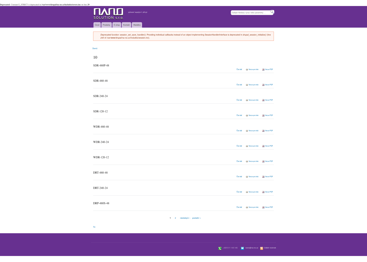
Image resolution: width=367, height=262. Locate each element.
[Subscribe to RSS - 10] (94, 225)
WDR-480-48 (101, 126)
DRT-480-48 (100, 172)
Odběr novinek (270, 247)
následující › (185, 217)
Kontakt (126, 24)
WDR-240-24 (101, 142)
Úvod (97, 24)
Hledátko (137, 24)
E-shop (117, 24)
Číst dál (239, 69)
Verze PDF (269, 69)
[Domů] (108, 14)
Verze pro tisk (253, 69)
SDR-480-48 (100, 81)
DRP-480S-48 (101, 203)
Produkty (106, 24)
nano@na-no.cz (251, 247)
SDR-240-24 (100, 96)
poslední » (196, 217)
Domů (94, 48)
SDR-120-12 (100, 111)
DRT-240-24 (100, 188)
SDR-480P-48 (101, 65)
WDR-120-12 (101, 157)
